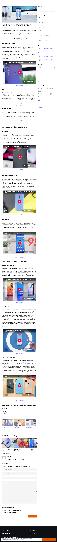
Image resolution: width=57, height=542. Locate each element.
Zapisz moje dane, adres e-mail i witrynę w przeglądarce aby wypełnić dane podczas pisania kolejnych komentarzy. (19, 507)
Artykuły (39, 67)
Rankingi (39, 78)
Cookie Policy (22, 539)
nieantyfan (43, 91)
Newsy (39, 74)
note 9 (50, 91)
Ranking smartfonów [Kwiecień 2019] (31, 450)
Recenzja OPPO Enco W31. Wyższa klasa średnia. (45, 30)
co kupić (50, 88)
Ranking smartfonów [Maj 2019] (19, 450)
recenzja (48, 93)
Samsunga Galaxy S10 (6, 272)
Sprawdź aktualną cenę (19, 105)
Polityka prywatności (33, 533)
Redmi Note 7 (22, 45)
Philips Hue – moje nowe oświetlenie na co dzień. (46, 41)
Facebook (41, 100)
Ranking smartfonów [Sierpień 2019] (17, 26)
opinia (52, 91)
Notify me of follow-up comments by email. (12, 510)
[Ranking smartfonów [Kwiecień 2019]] (7, 422)
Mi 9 (27, 226)
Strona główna (43, 2)
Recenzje (40, 81)
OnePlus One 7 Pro (21, 323)
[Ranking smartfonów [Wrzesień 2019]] (19, 422)
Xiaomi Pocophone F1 (11, 180)
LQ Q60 (6, 92)
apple (40, 88)
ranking (40, 93)
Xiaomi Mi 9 (8, 316)
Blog (48, 2)
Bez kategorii (40, 70)
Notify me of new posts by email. (9, 512)
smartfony (48, 94)
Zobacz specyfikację (19, 85)
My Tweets (40, 109)
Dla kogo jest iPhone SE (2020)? (44, 35)
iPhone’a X (29, 363)
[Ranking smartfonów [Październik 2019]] (31, 422)
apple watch (45, 88)
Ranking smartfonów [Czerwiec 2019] (8, 450)
